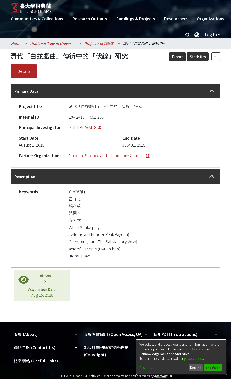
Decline (195, 367)
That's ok (212, 367)
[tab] (115, 91)
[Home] (112, 6)
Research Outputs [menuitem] (89, 18)
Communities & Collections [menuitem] (37, 18)
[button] (211, 91)
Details (23, 71)
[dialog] (181, 357)
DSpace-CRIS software (86, 376)
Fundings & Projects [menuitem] (135, 18)
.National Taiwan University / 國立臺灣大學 (52, 43)
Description (24, 176)
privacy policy (193, 358)
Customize (147, 367)
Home (16, 43)
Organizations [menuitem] (210, 18)
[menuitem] (197, 35)
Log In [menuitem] (211, 34)
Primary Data (26, 91)
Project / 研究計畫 (99, 43)
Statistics (198, 56)
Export (177, 56)
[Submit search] (187, 34)
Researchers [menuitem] (176, 18)
